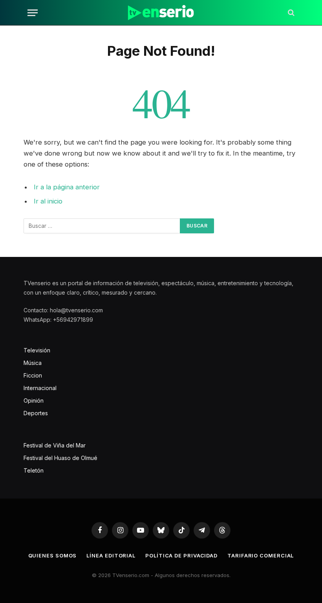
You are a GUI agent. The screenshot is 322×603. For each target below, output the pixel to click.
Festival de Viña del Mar (55, 445)
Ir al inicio (48, 201)
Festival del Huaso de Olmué (60, 458)
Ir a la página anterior (67, 187)
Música (33, 362)
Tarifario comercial (260, 555)
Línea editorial (110, 555)
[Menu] (32, 13)
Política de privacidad (181, 555)
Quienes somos (52, 555)
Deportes (36, 413)
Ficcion (33, 375)
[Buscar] (290, 13)
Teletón (34, 470)
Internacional (40, 388)
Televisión (37, 350)
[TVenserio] (160, 13)
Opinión (34, 400)
